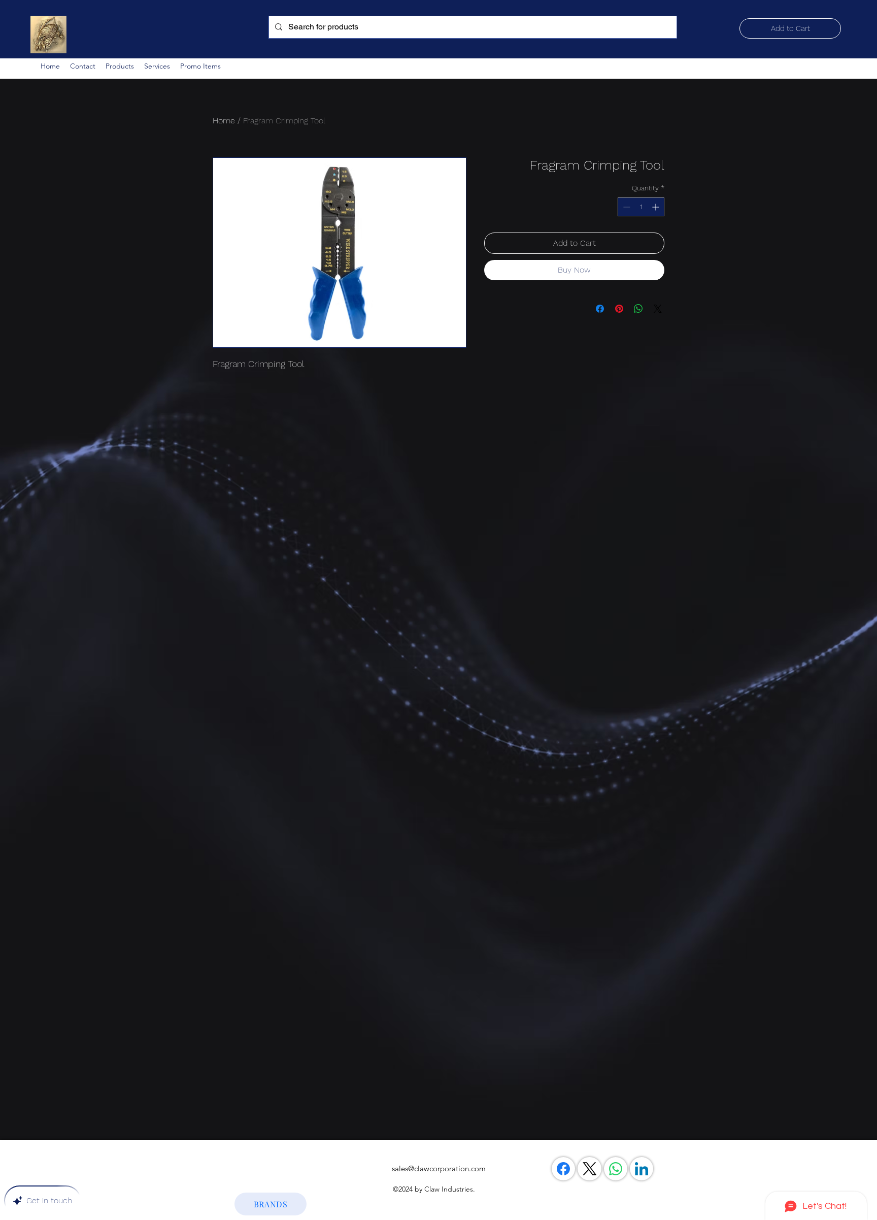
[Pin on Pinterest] (619, 309)
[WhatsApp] (615, 1168)
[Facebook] (563, 1168)
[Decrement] (625, 207)
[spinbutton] (641, 207)
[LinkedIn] (641, 1168)
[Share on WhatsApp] (638, 309)
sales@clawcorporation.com (439, 1168)
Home (224, 120)
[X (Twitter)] (590, 1168)
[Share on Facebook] (600, 309)
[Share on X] (658, 309)
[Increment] (656, 207)
